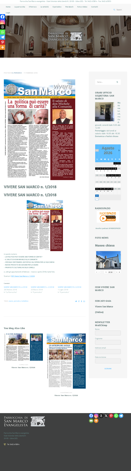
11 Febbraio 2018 (30, 73)
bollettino (24, 301)
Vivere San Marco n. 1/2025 (66, 395)
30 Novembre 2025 (66, 393)
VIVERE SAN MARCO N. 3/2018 (69, 287)
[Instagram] (2, 21)
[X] (106, 415)
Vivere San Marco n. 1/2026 (23, 367)
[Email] (91, 420)
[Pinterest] (2, 42)
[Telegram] (2, 37)
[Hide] (1, 52)
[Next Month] (119, 150)
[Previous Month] (97, 150)
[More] (2, 47)
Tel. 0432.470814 (13, 444)
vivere (11, 301)
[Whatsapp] (2, 32)
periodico (17, 301)
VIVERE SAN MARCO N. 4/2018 (15, 287)
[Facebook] (2, 16)
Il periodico (17, 73)
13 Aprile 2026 (23, 365)
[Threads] (2, 26)
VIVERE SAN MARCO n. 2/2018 (42, 287)
